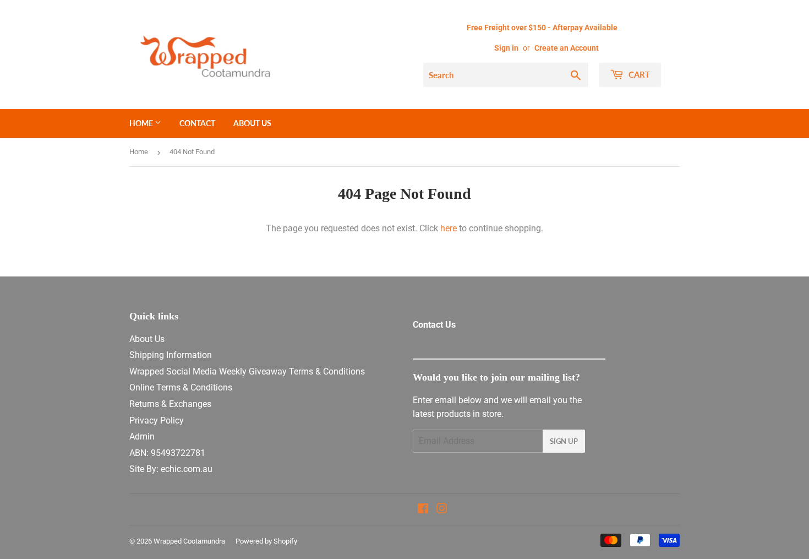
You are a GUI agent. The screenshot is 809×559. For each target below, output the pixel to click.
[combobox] (505, 75)
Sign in (506, 48)
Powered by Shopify (266, 541)
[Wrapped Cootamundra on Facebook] (423, 509)
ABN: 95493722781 (167, 453)
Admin (142, 436)
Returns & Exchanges (170, 404)
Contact (197, 123)
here (448, 228)
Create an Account (566, 48)
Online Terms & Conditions (180, 387)
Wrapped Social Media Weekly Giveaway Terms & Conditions (247, 371)
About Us (252, 123)
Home (142, 123)
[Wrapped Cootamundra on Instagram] (441, 509)
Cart (638, 74)
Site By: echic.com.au (170, 469)
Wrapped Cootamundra (189, 541)
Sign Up (564, 441)
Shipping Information (170, 355)
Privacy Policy (156, 420)
